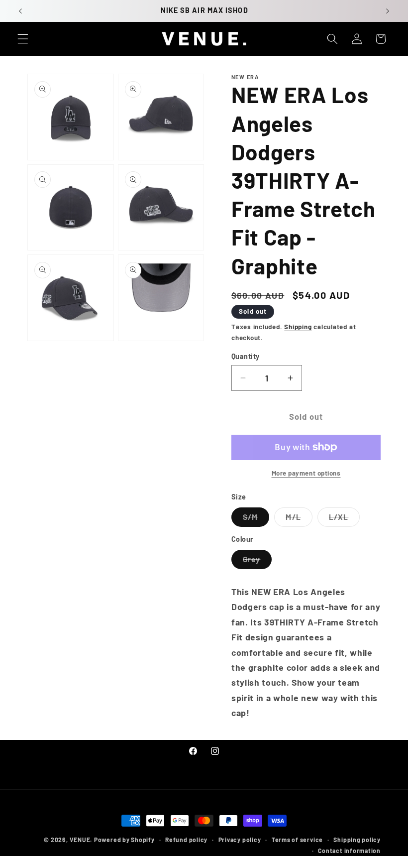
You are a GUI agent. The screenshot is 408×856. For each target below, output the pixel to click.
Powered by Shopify (124, 839)
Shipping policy (357, 839)
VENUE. (81, 839)
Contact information (349, 850)
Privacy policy (239, 839)
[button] (23, 39)
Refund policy (186, 839)
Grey (257, 561)
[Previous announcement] (20, 11)
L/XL (344, 519)
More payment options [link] (306, 473)
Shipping (297, 327)
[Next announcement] (388, 11)
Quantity (245, 356)
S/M (256, 519)
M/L (299, 519)
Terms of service (297, 839)
